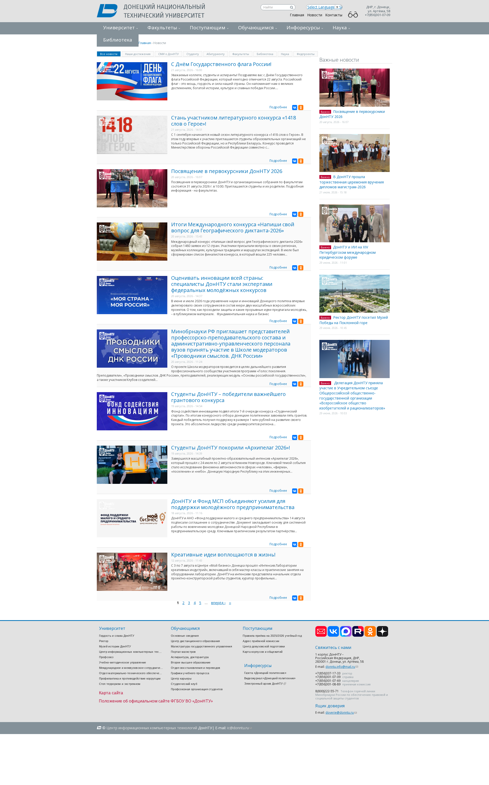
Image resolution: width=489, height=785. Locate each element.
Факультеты (162, 27)
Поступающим (207, 27)
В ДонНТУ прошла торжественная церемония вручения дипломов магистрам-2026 (351, 181)
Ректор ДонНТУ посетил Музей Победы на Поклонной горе (353, 320)
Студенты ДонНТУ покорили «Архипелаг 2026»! (230, 447)
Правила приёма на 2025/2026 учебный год (272, 635)
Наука (340, 27)
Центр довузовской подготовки (264, 646)
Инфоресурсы (303, 27)
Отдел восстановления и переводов (195, 667)
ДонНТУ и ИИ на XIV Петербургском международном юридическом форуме (347, 252)
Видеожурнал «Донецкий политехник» (270, 678)
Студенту (192, 54)
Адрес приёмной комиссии (261, 641)
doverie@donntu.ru (341, 712)
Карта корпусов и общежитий (262, 651)
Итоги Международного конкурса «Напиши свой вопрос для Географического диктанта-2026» (232, 227)
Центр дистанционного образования (195, 641)
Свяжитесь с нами (333, 647)
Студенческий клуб (184, 683)
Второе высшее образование (191, 662)
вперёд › (218, 602)
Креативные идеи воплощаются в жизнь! (223, 554)
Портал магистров (183, 651)
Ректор (103, 641)
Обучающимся (256, 27)
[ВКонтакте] (294, 107)
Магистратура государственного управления (201, 646)
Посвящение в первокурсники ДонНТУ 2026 (226, 171)
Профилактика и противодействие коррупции (130, 678)
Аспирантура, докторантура (190, 657)
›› (230, 602)
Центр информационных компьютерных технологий (131, 651)
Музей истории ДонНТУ (115, 646)
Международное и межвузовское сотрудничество (131, 667)
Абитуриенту (216, 54)
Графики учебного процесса (190, 673)
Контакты (333, 14)
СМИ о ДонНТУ (168, 54)
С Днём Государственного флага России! (221, 64)
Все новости (110, 53)
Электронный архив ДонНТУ (265, 683)
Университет (119, 27)
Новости (314, 14)
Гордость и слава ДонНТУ (116, 635)
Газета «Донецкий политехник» (265, 672)
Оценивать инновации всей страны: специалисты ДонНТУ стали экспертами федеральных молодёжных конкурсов (221, 284)
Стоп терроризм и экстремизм (120, 683)
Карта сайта (111, 693)
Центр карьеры (181, 678)
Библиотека (265, 54)
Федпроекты (306, 54)
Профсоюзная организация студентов (197, 689)
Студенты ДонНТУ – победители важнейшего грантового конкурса (228, 397)
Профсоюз (106, 657)
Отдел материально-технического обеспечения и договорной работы (131, 673)
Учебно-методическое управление (122, 662)
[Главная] (110, 11)
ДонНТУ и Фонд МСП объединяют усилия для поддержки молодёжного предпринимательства (232, 504)
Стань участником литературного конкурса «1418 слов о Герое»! (233, 120)
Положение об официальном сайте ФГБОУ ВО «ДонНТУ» (156, 701)
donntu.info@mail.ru (341, 666)
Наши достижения (138, 54)
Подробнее (278, 107)
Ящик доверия (330, 705)
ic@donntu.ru (239, 727)
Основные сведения (185, 635)
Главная (297, 14)
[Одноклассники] (300, 107)
